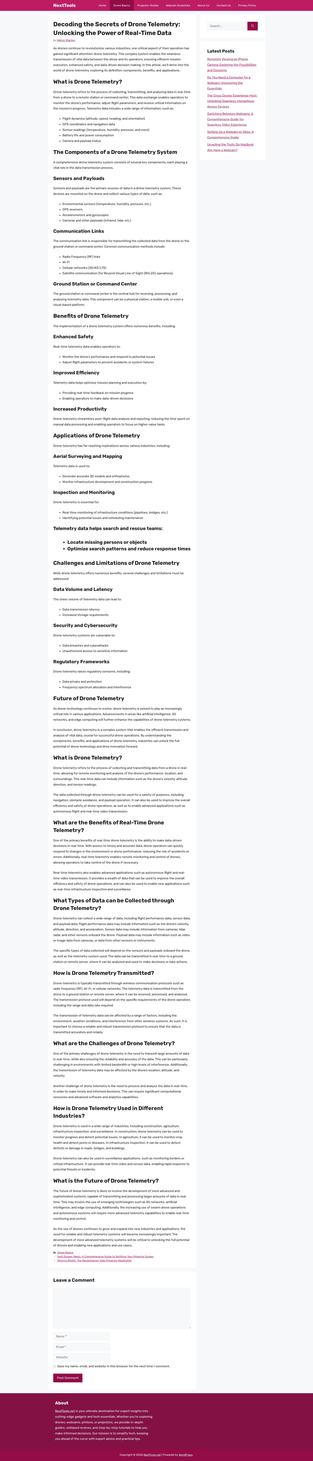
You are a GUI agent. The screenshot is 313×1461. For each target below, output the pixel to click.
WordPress (186, 1454)
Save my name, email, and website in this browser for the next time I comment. (113, 1366)
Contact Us (224, 5)
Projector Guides (148, 5)
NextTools (64, 5)
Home (102, 5)
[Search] (252, 26)
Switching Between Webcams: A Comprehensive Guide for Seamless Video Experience (230, 119)
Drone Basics (121, 5)
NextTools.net (65, 1411)
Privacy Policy (247, 5)
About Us (203, 5)
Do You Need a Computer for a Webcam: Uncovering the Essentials (228, 83)
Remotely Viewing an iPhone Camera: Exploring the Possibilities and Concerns (231, 64)
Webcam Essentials (178, 5)
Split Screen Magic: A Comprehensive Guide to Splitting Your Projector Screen (105, 1256)
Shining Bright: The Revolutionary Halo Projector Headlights (94, 1260)
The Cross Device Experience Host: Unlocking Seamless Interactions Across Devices (232, 101)
